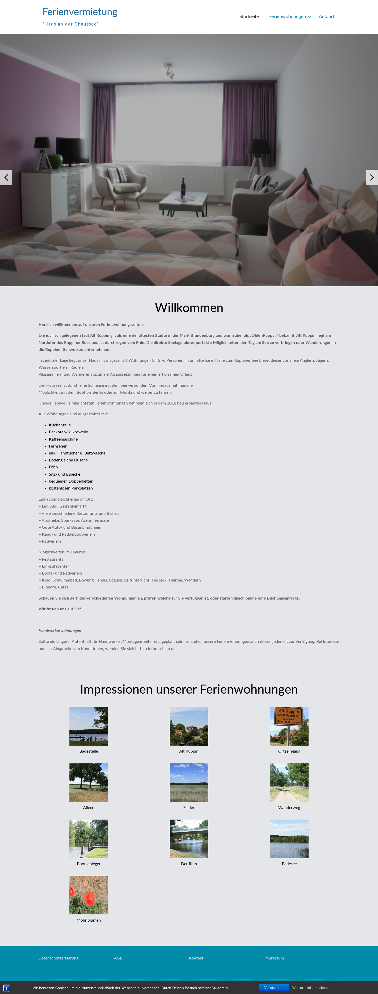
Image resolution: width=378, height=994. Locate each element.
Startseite (249, 16)
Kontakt (196, 958)
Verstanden (274, 988)
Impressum (274, 958)
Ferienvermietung (80, 12)
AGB (118, 958)
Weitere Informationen (311, 988)
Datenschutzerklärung (58, 958)
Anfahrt (326, 16)
